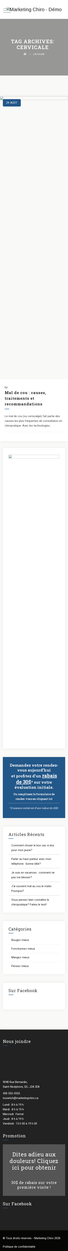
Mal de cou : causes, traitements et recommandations (25, 398)
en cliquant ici (43, 799)
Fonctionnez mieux (23, 948)
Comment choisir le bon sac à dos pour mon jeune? (32, 848)
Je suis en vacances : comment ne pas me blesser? (33, 875)
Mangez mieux (20, 957)
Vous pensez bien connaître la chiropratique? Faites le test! (30, 902)
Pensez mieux (20, 966)
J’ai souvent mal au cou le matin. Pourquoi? (31, 888)
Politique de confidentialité (19, 1246)
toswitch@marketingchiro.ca (20, 1098)
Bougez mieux (20, 940)
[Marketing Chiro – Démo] (34, 9)
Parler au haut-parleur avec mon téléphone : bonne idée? (31, 861)
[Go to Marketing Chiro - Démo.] (24, 54)
